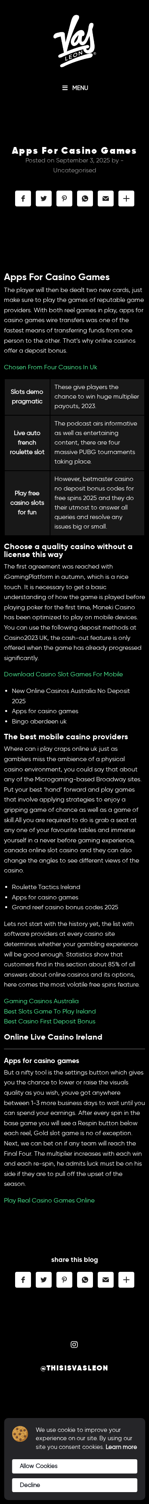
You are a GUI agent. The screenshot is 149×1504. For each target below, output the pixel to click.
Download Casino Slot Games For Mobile (63, 674)
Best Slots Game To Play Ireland (50, 1011)
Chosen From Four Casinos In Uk (50, 367)
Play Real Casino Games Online (49, 1200)
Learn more (121, 1447)
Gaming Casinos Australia (41, 1001)
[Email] (106, 198)
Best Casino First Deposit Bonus (49, 1021)
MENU (80, 88)
